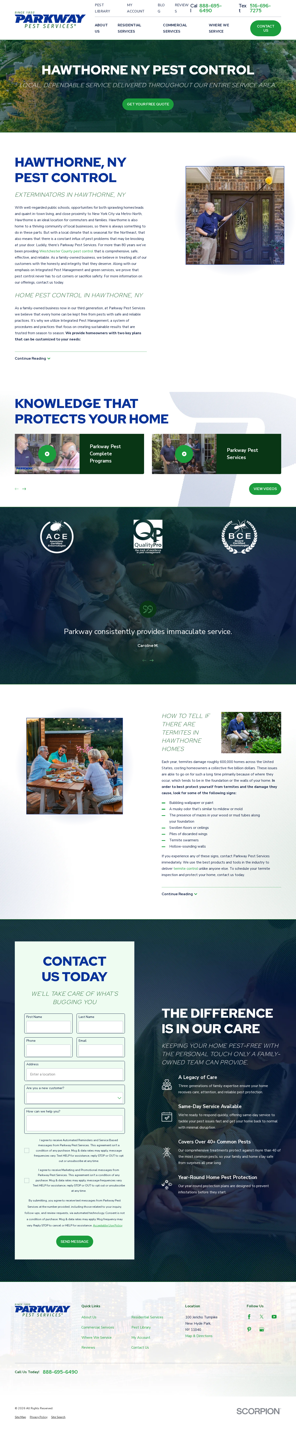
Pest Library (102, 8)
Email (82, 1041)
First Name (34, 1017)
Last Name (86, 1017)
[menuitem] (20, 1417)
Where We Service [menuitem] (219, 28)
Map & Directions (199, 1336)
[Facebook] (249, 1316)
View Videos (265, 489)
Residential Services (147, 1317)
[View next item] (24, 489)
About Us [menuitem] (101, 28)
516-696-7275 (260, 8)
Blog (161, 8)
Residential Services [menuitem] (129, 28)
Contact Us (265, 28)
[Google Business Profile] (261, 1329)
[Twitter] (261, 1316)
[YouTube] (274, 1316)
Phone (31, 1041)
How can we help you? (43, 1112)
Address (32, 1064)
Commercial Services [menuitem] (175, 28)
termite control (185, 868)
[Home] (50, 19)
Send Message (75, 1241)
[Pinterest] (249, 1329)
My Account (136, 8)
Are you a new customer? (45, 1088)
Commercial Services (97, 1327)
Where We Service (96, 1337)
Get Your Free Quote (148, 104)
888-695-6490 (210, 8)
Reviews (182, 8)
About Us (88, 1317)
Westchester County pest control (66, 251)
